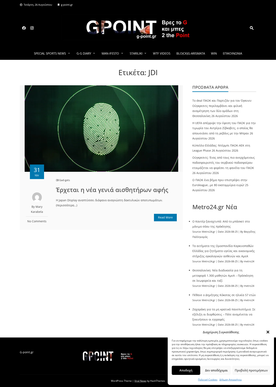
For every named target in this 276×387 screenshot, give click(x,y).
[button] (268, 332)
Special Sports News (50, 53)
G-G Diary (84, 53)
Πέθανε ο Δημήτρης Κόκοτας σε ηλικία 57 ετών (224, 295)
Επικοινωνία (232, 53)
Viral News (140, 381)
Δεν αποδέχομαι (216, 370)
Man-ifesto (110, 53)
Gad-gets (64, 180)
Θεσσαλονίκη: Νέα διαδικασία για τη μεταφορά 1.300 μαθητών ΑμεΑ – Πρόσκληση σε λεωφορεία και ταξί (222, 275)
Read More (165, 217)
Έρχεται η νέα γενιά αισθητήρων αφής (112, 190)
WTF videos (161, 53)
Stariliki (136, 53)
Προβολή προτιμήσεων (251, 370)
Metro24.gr (208, 231)
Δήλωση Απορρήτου (230, 379)
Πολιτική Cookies (207, 379)
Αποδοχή (185, 370)
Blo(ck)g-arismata (190, 53)
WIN (214, 53)
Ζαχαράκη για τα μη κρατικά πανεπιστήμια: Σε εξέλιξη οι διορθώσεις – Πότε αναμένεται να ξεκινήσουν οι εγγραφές (223, 314)
